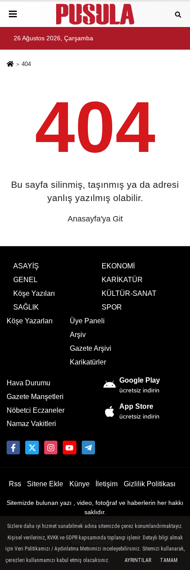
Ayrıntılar (138, 560)
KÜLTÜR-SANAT (129, 293)
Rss (15, 484)
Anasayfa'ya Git (95, 218)
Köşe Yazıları (34, 293)
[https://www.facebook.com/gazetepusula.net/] (13, 447)
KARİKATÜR (122, 279)
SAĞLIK (26, 307)
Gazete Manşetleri (35, 396)
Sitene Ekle (45, 484)
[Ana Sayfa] (10, 65)
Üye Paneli (87, 321)
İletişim (106, 484)
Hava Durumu (28, 383)
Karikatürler (88, 362)
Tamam (169, 560)
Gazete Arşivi (90, 348)
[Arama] (178, 14)
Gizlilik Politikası (149, 484)
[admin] (88, 447)
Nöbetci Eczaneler (36, 410)
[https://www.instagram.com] (50, 447)
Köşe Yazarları (30, 321)
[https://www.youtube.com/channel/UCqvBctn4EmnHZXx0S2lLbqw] (69, 447)
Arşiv (78, 334)
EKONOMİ (118, 266)
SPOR (112, 307)
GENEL (25, 279)
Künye (79, 484)
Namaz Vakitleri (31, 423)
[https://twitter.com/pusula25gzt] (31, 447)
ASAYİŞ (26, 266)
